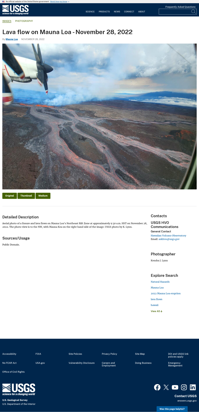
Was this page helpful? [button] (172, 409)
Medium (42, 195)
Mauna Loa (12, 39)
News (117, 11)
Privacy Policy (109, 354)
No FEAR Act (9, 363)
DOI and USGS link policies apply (178, 355)
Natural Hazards (160, 281)
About (141, 11)
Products (104, 11)
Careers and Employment (109, 364)
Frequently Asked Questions (180, 7)
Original (9, 195)
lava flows (156, 299)
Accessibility (9, 354)
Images (6, 21)
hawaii (154, 305)
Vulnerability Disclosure (82, 363)
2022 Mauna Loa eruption (166, 293)
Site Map (140, 354)
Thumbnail (26, 195)
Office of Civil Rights (13, 372)
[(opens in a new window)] (157, 386)
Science (90, 11)
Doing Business (143, 363)
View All (156, 311)
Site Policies (75, 354)
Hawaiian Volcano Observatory (168, 235)
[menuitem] (90, 10)
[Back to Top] (188, 401)
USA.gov (40, 363)
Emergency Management (175, 364)
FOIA (38, 354)
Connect (129, 11)
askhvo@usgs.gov (169, 239)
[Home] (15, 14)
